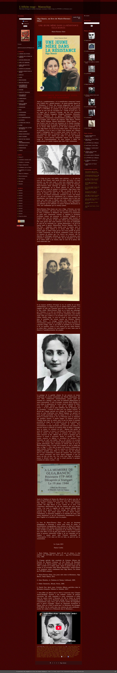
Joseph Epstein (88, 40)
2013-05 (20, 208)
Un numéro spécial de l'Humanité (92, 155)
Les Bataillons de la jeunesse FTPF (25, 170)
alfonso (38, 647)
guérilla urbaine (62, 651)
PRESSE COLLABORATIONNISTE (24, 142)
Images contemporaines (24, 164)
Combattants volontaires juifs (25, 159)
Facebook (71, 656)
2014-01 (20, 203)
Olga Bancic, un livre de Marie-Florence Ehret (92, 140)
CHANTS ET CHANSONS (24, 92)
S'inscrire (26, 21)
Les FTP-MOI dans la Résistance (92, 142)
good (86, 178)
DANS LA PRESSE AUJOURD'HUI (23, 104)
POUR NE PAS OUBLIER (24, 139)
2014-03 (20, 198)
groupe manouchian (49, 651)
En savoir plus (81, 671)
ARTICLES (21, 74)
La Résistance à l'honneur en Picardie (91, 161)
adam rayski (70, 646)
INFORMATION (22, 114)
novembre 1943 (70, 655)
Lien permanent (53, 646)
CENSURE (21, 89)
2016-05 (20, 190)
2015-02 (20, 195)
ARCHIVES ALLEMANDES (25, 68)
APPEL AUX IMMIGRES (24, 62)
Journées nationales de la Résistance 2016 (90, 136)
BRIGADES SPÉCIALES (24, 82)
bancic (53, 647)
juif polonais (72, 652)
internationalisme (47, 652)
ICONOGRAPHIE (22, 112)
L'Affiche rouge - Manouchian (35, 6)
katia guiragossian (44, 654)
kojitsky (54, 654)
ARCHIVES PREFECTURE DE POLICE (25, 72)
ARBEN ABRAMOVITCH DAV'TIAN (24, 66)
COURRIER (21, 101)
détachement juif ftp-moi (72, 649)
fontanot (60, 650)
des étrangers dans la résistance (59, 649)
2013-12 (20, 205)
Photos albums (88, 31)
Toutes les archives (23, 216)
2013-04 (20, 211)
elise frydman (40, 650)
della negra (50, 649)
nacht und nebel (63, 655)
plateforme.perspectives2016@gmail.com (26, 47)
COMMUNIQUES (22, 98)
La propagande (88, 117)
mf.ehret (86, 202)
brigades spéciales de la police (65, 647)
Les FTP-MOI (88, 73)
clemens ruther (44, 649)
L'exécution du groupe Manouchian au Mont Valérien (91, 179)
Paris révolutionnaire (23, 176)
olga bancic (49, 656)
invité (86, 206)
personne (87, 182)
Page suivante (63, 663)
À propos (20, 44)
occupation (43, 656)
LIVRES (20, 125)
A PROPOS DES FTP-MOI (24, 53)
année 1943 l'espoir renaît (46, 647)
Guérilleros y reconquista (24, 162)
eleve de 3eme (88, 187)
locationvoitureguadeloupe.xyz (91, 175)
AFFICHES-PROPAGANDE (24, 59)
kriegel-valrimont (59, 654)
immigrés (57, 652)
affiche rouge (76, 646)
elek (78, 649)
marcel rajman (49, 655)
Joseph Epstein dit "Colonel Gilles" (91, 164)
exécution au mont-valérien (52, 650)
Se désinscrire (26, 23)
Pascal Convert (22, 178)
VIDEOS (21, 150)
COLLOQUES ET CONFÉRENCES (22, 95)
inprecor (61, 652)
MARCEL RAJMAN (23, 131)
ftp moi (64, 650)
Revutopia (21, 181)
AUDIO (20, 77)
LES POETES (22, 120)
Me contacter (86, 15)
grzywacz (56, 651)
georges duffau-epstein (73, 650)
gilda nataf (87, 198)
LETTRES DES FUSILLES (24, 122)
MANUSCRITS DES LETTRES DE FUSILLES (25, 128)
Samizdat (21, 183)
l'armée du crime (71, 654)
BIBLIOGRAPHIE (22, 80)
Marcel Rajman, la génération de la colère (92, 199)
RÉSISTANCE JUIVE (23, 145)
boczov (56, 647)
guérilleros (68, 651)
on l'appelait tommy (56, 656)
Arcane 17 (21, 157)
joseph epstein (67, 652)
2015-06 (20, 193)
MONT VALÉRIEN (23, 136)
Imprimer (64, 656)
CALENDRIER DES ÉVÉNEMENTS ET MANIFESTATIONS (23, 86)
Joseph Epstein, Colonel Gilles (91, 145)
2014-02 (20, 200)
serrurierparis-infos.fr (89, 191)
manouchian (43, 655)
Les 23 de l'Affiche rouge (90, 106)
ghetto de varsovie (41, 651)
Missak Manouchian (89, 84)
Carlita (86, 195)
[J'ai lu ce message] (115, 671)
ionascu (52, 652)
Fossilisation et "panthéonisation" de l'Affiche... (92, 148)
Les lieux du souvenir (89, 51)
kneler (50, 654)
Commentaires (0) (60, 646)
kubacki (65, 654)
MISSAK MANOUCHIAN (24, 133)
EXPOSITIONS (22, 107)
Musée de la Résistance (24, 173)
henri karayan (73, 651)
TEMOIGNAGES (22, 147)
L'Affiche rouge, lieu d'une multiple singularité (91, 152)
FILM (20, 109)
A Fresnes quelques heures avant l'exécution (92, 95)
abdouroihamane (88, 171)
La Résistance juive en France (25, 167)
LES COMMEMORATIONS (24, 117)
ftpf (67, 650)
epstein (44, 650)
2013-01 (20, 213)
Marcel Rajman (88, 128)
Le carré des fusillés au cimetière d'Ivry (92, 62)
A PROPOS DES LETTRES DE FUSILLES (25, 57)
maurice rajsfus (56, 655)
